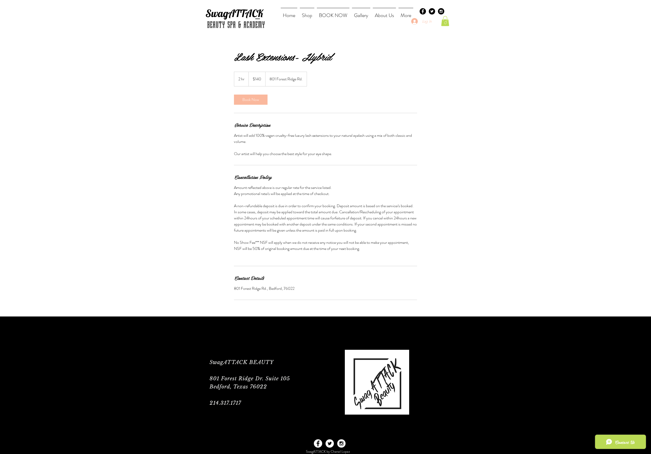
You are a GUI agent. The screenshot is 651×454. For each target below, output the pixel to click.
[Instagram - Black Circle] (441, 11)
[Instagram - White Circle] (341, 443)
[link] (251, 100)
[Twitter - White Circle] (330, 443)
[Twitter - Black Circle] (432, 11)
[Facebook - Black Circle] (423, 11)
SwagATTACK (234, 13)
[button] (445, 21)
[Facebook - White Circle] (318, 443)
